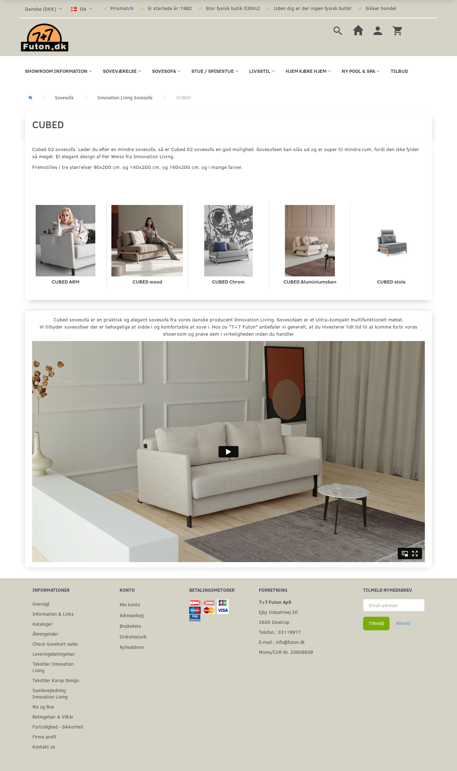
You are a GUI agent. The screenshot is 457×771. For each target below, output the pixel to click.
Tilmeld (376, 623)
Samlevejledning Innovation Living (49, 693)
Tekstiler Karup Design (55, 680)
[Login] (377, 30)
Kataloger (42, 624)
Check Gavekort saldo (55, 644)
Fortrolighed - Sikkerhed (57, 727)
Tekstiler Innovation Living (53, 667)
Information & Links (53, 614)
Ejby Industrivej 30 (278, 612)
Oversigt (41, 604)
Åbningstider (45, 634)
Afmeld (403, 623)
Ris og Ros (43, 707)
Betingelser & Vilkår (53, 717)
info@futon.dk (290, 642)
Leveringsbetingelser (53, 654)
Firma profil (44, 737)
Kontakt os (43, 747)
